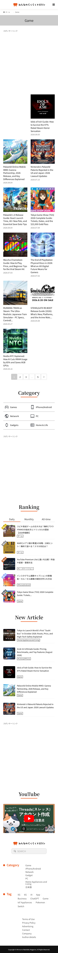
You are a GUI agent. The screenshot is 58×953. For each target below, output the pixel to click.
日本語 (28, 887)
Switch (21, 906)
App (38, 894)
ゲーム (20, 536)
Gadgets (14, 425)
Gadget (29, 875)
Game (20, 601)
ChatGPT (34, 898)
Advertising (27, 926)
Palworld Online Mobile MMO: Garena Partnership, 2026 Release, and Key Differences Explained (34, 688)
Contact (26, 929)
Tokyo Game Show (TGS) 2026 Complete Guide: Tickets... (35, 594)
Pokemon (40, 902)
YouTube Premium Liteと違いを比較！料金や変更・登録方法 (36, 561)
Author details (29, 937)
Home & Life (42, 425)
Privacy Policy (28, 922)
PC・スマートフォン (25, 568)
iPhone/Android (44, 407)
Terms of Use (28, 919)
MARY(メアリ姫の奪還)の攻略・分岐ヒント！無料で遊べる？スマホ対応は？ (35, 545)
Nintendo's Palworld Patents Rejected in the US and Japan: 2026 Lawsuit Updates (35, 706)
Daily (12, 519)
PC (37, 416)
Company (27, 933)
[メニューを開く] (53, 4)
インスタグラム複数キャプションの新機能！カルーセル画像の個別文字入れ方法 (34, 577)
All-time (46, 519)
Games (13, 407)
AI (31, 894)
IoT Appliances (25, 902)
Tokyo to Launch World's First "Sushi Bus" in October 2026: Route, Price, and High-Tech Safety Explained (35, 633)
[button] (29, 818)
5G (19, 894)
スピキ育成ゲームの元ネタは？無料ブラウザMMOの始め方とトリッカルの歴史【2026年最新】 (35, 529)
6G (25, 894)
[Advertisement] (29, 62)
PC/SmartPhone (24, 658)
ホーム (8, 12)
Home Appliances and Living (28, 640)
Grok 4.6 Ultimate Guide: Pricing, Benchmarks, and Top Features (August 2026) (34, 652)
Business (22, 898)
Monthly (29, 519)
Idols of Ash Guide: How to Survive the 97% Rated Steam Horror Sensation (34, 669)
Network (14, 416)
